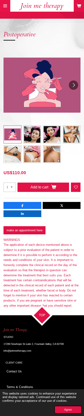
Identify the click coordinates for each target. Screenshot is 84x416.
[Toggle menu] (5, 6)
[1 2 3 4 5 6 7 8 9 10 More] (10, 187)
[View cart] (79, 6)
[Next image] (73, 85)
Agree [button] (68, 409)
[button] (12, 134)
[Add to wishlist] (75, 187)
